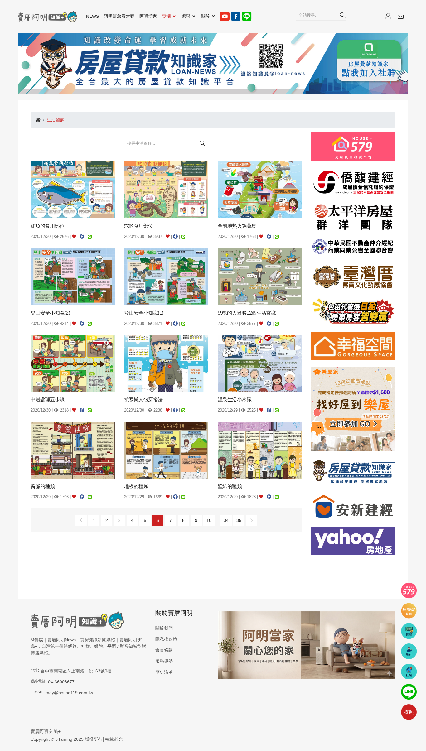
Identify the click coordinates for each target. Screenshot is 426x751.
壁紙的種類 (230, 486)
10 (208, 520)
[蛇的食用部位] (166, 189)
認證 (186, 16)
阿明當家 (148, 16)
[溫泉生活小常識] (260, 362)
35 (238, 520)
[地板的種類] (166, 449)
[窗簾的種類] (73, 449)
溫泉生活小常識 (235, 399)
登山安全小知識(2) (50, 312)
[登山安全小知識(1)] (166, 276)
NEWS (92, 16)
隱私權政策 (166, 639)
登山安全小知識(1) (143, 312)
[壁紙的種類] (260, 449)
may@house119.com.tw (69, 692)
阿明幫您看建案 (119, 16)
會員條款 (164, 649)
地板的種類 (136, 486)
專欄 (167, 16)
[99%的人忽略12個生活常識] (260, 276)
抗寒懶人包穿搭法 (143, 399)
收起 (409, 712)
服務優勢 (164, 661)
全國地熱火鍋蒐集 (237, 226)
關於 (206, 16)
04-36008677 (61, 681)
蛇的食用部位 (138, 226)
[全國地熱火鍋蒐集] (260, 189)
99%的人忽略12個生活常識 (247, 312)
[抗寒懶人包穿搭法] (166, 362)
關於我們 (164, 628)
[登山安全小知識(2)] (73, 276)
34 (226, 520)
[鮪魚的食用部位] (73, 189)
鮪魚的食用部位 (48, 226)
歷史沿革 (164, 672)
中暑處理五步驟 (48, 399)
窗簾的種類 (43, 486)
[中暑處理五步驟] (73, 362)
